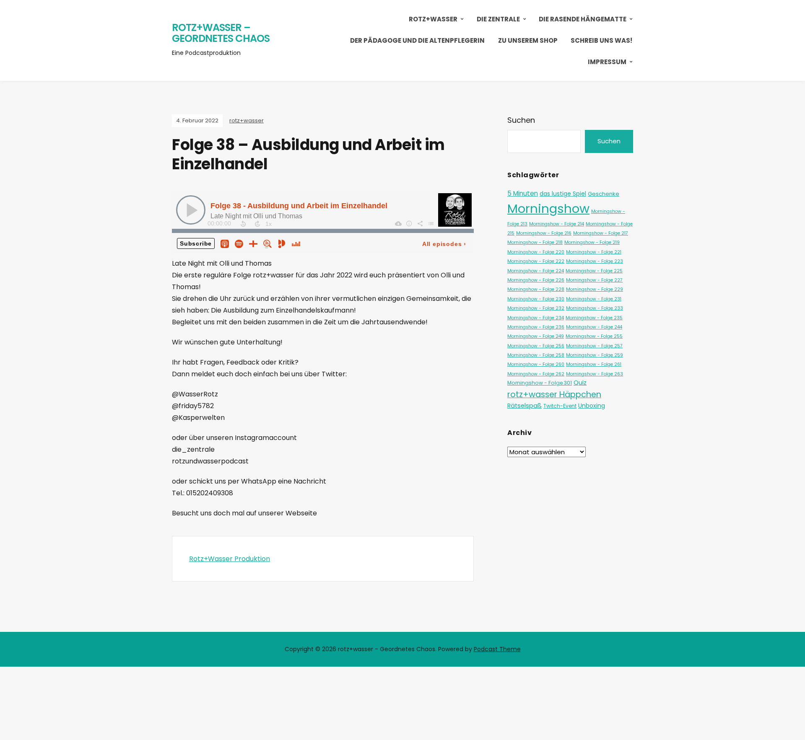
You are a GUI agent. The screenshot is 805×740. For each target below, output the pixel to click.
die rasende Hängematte (582, 19)
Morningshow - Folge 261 (593, 364)
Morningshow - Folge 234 (535, 318)
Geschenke (603, 194)
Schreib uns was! (601, 40)
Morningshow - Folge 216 (543, 233)
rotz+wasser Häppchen (554, 394)
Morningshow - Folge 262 (535, 374)
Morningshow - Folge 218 (535, 242)
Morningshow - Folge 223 (594, 261)
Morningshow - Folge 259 (594, 355)
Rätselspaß (524, 405)
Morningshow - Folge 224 (535, 271)
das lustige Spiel (563, 193)
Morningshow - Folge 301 (539, 382)
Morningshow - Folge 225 (594, 271)
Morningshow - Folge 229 (594, 289)
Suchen (521, 120)
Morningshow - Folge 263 (594, 374)
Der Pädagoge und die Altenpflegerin (417, 40)
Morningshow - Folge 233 (594, 308)
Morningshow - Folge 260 (535, 364)
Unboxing (591, 405)
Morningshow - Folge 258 (535, 355)
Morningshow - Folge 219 (592, 242)
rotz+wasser (433, 19)
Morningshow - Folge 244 (594, 327)
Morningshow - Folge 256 (535, 346)
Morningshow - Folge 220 (535, 252)
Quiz (580, 382)
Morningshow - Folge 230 (535, 299)
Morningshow (548, 208)
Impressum (607, 61)
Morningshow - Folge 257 (594, 346)
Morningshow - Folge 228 (535, 289)
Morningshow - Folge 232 (535, 308)
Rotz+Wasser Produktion (229, 559)
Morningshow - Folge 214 (556, 224)
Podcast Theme (497, 649)
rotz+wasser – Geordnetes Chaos (221, 33)
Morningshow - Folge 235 (594, 318)
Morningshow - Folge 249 (535, 336)
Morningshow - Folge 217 (600, 233)
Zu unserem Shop (528, 40)
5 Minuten (522, 193)
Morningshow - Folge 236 (535, 327)
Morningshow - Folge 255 (594, 336)
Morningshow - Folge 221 (593, 252)
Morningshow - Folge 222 (535, 261)
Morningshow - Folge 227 (594, 280)
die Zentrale (498, 19)
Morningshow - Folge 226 (535, 280)
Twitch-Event (559, 405)
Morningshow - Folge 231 (593, 299)
